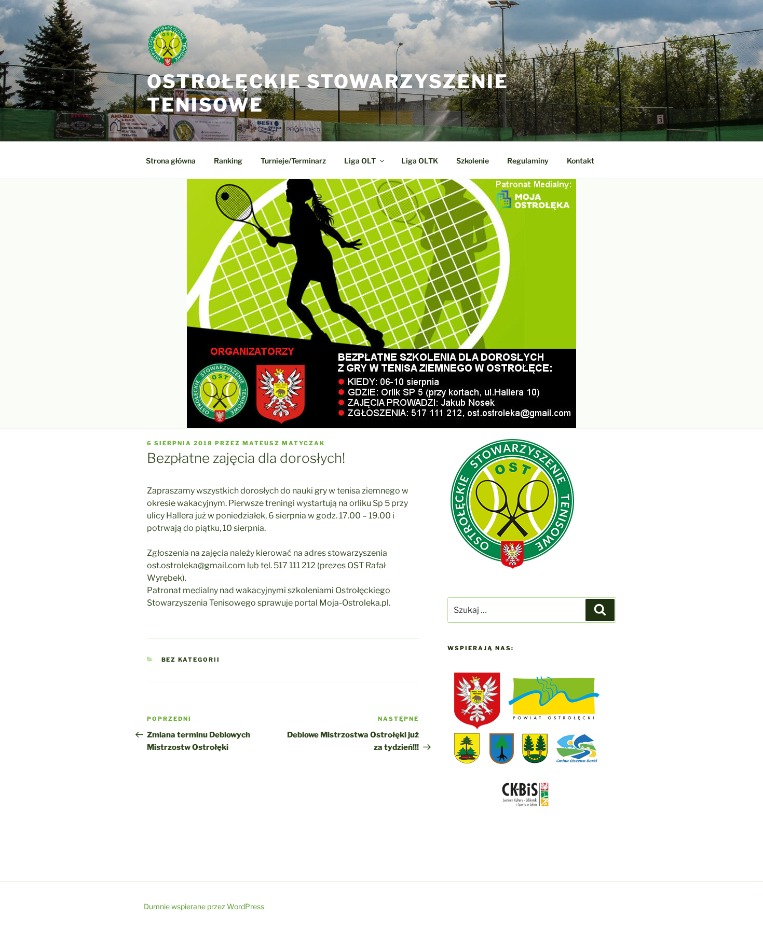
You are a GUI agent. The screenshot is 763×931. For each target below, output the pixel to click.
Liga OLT (360, 160)
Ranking (228, 160)
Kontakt (580, 160)
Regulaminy (528, 160)
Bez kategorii (191, 659)
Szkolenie (472, 160)
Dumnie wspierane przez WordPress (204, 906)
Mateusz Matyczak (283, 443)
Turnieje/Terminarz (293, 160)
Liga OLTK (419, 160)
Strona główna (171, 160)
